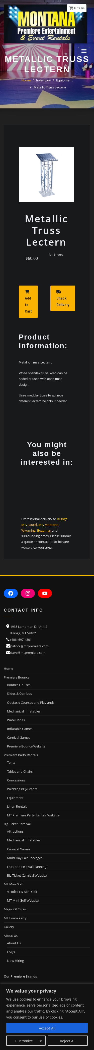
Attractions (15, 831)
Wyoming (28, 530)
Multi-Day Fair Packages (24, 858)
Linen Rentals (17, 806)
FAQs (11, 952)
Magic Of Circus (15, 909)
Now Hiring (15, 960)
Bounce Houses (18, 685)
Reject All (67, 1041)
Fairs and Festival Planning (26, 866)
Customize (24, 1041)
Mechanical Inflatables (23, 711)
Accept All (47, 1028)
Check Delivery (62, 301)
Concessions (16, 780)
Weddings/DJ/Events (22, 789)
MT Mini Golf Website (23, 900)
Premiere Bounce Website (26, 746)
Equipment (64, 80)
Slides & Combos (19, 693)
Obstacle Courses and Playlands (30, 702)
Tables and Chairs (20, 771)
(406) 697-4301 (21, 639)
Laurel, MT (35, 524)
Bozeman (44, 530)
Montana (51, 524)
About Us (14, 943)
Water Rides (16, 720)
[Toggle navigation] (84, 51)
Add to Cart (28, 305)
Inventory (43, 80)
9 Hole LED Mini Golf (22, 891)
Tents (11, 762)
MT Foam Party (15, 918)
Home (26, 80)
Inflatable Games (19, 728)
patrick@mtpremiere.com (29, 646)
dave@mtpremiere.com (28, 652)
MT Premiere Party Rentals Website (33, 815)
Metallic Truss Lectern (50, 87)
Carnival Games (18, 737)
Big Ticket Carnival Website (27, 875)
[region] (47, 1017)
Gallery (9, 927)
